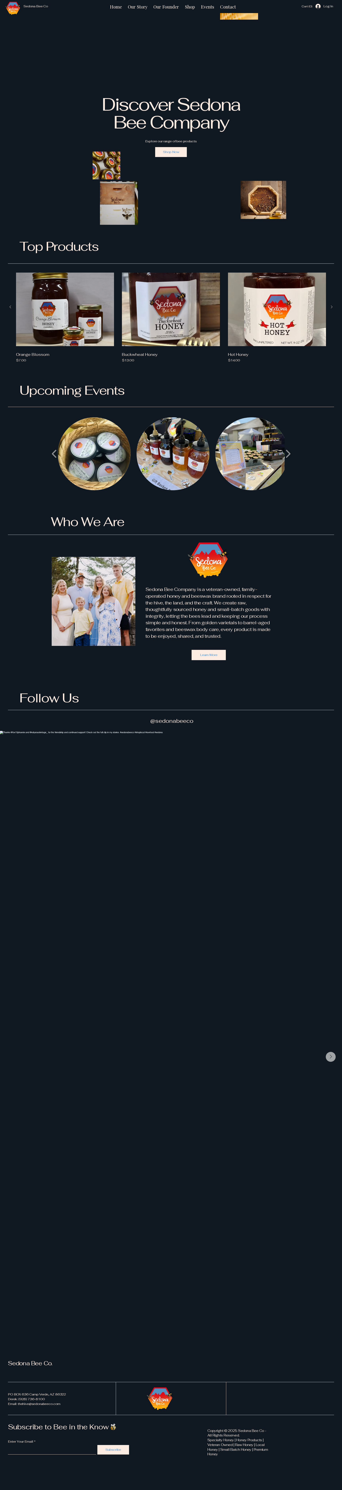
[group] (171, 316)
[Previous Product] (10, 307)
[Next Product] (331, 307)
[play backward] (54, 454)
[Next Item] (331, 1057)
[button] (307, 6)
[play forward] (288, 454)
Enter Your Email (20, 1441)
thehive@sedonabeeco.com (39, 1404)
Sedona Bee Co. (30, 1363)
